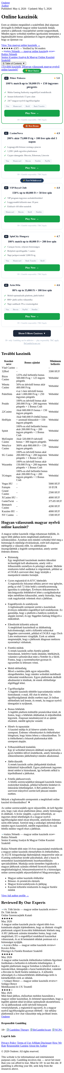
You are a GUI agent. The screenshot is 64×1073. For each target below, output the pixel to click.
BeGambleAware (40, 1029)
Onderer (5, 2)
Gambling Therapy (17, 1029)
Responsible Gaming (17, 1045)
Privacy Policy (8, 1042)
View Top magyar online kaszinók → (20, 45)
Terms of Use (24, 1042)
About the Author (38, 1045)
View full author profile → (15, 895)
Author (5, 5)
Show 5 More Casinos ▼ (32, 333)
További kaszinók (11, 66)
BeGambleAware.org (32, 343)
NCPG (57, 1029)
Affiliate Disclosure (42, 1042)
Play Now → (32, 113)
